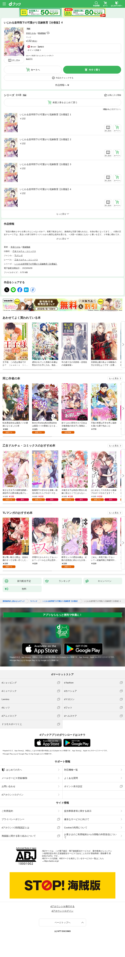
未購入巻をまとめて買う (64, 102)
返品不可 (29, 59)
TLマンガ (18, 255)
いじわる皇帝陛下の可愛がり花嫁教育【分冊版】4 (45, 189)
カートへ (35, 69)
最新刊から (116, 109)
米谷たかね (31, 33)
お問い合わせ (8, 786)
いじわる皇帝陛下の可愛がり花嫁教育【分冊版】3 (45, 164)
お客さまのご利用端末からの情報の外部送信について (90, 836)
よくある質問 (71, 778)
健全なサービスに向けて (76, 819)
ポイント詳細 (33, 50)
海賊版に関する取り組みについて (19, 836)
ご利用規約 (7, 811)
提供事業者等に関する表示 (77, 811)
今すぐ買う (94, 69)
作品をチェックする (64, 78)
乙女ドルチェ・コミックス (24, 251)
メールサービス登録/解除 (14, 778)
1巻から (106, 109)
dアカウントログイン (12, 794)
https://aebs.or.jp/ (51, 861)
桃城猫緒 (42, 33)
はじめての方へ (14, 769)
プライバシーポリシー (13, 819)
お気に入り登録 (114, 95)
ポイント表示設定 (73, 786)
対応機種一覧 (71, 769)
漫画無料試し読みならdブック (14, 601)
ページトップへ (62, 922)
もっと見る (114, 378)
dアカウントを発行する (62, 906)
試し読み (16, 60)
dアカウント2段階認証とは (15, 827)
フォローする (48, 33)
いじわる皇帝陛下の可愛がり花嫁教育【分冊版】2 (45, 139)
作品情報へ (61, 85)
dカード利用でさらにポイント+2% (39, 56)
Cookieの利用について (75, 827)
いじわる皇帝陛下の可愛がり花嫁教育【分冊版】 (35, 264)
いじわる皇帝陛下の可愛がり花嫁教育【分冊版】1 (45, 114)
